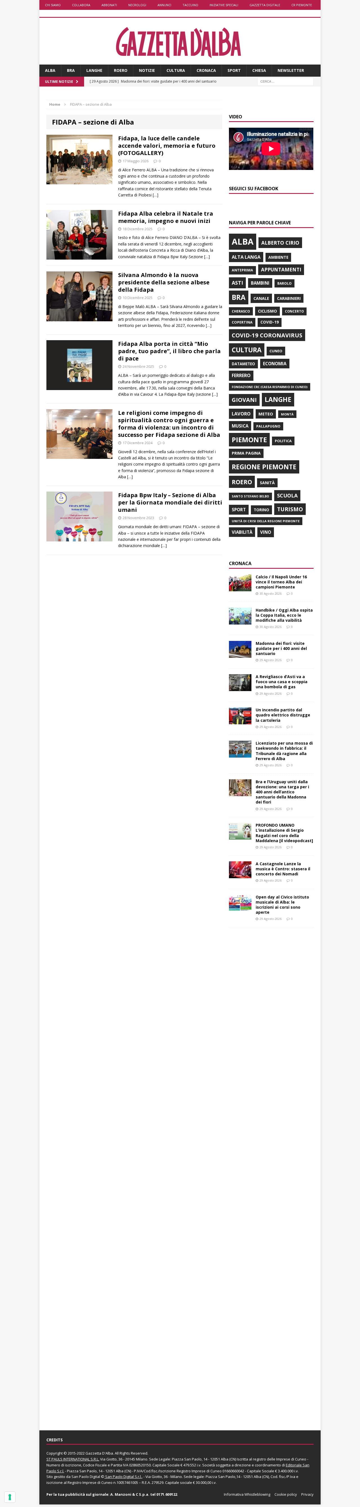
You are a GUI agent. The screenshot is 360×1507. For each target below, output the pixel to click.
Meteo (265, 414)
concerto (294, 311)
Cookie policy (285, 1494)
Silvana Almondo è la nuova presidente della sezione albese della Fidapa (164, 282)
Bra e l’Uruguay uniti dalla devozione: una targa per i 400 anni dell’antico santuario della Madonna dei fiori (282, 792)
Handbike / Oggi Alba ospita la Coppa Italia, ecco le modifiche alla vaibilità (284, 615)
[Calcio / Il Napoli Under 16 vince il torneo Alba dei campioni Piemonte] (240, 587)
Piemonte (249, 439)
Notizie (147, 70)
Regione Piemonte (264, 466)
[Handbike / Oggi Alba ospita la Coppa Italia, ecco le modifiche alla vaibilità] (240, 621)
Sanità (267, 482)
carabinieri (289, 298)
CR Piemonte (301, 5)
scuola (287, 495)
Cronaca (206, 70)
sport (239, 509)
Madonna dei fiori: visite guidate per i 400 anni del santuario (281, 648)
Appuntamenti (281, 269)
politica (283, 440)
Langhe (94, 70)
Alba (50, 70)
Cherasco (241, 311)
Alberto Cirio (280, 242)
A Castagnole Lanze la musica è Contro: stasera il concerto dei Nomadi (283, 869)
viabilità (242, 532)
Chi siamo (53, 5)
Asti (237, 282)
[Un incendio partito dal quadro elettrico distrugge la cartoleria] (240, 721)
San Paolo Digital (85, 1476)
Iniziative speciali (224, 5)
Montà (287, 414)
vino (265, 532)
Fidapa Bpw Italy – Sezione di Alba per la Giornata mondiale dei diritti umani (170, 502)
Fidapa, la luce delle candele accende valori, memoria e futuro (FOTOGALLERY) (166, 145)
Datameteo (243, 363)
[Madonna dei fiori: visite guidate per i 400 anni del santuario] (240, 654)
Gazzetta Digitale (264, 5)
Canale (261, 298)
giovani (244, 400)
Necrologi (137, 5)
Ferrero (241, 375)
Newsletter (291, 70)
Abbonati (109, 5)
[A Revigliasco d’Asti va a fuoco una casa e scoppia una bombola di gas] (240, 688)
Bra (71, 70)
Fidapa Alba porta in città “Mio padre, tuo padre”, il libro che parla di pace (169, 351)
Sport (234, 70)
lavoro (241, 414)
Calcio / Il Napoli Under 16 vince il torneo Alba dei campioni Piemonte (281, 582)
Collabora (81, 5)
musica (240, 426)
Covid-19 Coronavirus (267, 335)
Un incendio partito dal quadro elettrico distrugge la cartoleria (283, 715)
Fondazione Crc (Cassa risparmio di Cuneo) (269, 387)
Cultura (175, 70)
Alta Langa (246, 257)
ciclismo (267, 311)
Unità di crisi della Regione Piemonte (266, 521)
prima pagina (246, 453)
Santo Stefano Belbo (250, 496)
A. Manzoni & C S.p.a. (129, 1494)
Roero (120, 70)
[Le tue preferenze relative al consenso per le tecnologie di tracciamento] (9, 1497)
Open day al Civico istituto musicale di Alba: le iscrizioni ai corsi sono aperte (282, 904)
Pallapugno (268, 426)
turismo (290, 509)
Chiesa (259, 70)
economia (275, 363)
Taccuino (190, 5)
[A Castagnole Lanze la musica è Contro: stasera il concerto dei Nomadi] (240, 874)
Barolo (284, 283)
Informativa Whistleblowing (247, 1494)
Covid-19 (269, 322)
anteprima (242, 270)
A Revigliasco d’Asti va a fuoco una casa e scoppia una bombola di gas (281, 681)
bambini (260, 283)
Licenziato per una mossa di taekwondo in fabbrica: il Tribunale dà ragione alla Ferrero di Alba (284, 750)
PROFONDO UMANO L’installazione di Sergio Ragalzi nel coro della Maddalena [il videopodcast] (284, 832)
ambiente (278, 257)
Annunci (164, 5)
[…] (155, 195)
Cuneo (275, 350)
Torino (261, 509)
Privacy (307, 1494)
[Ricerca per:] (285, 81)
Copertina (242, 322)
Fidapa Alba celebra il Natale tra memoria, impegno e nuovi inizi (165, 217)
